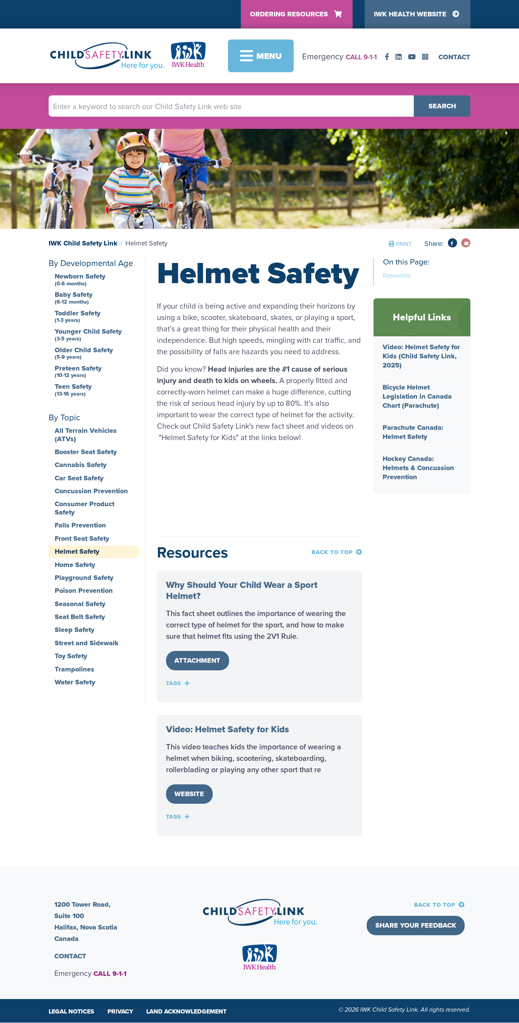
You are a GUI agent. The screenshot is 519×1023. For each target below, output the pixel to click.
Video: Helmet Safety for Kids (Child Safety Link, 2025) (421, 356)
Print (403, 244)
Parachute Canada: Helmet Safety (413, 432)
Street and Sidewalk (87, 643)
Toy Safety (71, 656)
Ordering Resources (289, 14)
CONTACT (454, 57)
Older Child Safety (84, 353)
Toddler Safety (77, 316)
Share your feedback (415, 925)
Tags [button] (173, 683)
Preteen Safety (78, 371)
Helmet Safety (77, 551)
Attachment (197, 660)
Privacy (120, 1011)
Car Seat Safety (79, 478)
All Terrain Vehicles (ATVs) (86, 435)
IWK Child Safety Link (83, 243)
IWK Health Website (410, 14)
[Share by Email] (465, 242)
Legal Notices (71, 1011)
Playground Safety (84, 578)
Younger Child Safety (88, 334)
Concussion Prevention (91, 491)
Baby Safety (73, 298)
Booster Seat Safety (86, 452)
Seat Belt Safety (80, 617)
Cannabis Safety (80, 465)
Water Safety (75, 682)
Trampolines (74, 669)
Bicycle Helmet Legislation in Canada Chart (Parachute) (417, 396)
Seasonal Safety (80, 604)
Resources (397, 275)
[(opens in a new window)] (388, 57)
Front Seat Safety (82, 538)
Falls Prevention (80, 525)
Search (442, 106)
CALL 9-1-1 (361, 57)
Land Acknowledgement (186, 1011)
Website (189, 794)
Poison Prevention (84, 590)
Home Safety (75, 565)
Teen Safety (73, 389)
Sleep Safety (74, 630)
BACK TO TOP (332, 552)
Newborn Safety (80, 279)
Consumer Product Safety (84, 508)
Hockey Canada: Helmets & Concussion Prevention (418, 468)
